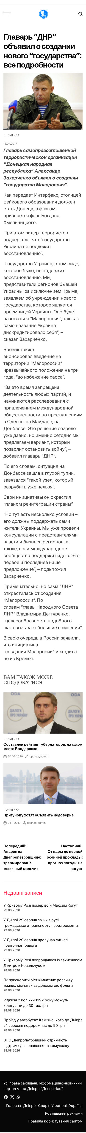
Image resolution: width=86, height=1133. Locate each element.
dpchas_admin (39, 756)
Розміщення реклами (64, 1113)
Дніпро (29, 1105)
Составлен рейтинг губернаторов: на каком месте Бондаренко (43, 746)
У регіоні (59, 1105)
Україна (76, 1105)
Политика (11, 135)
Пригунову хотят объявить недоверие (38, 815)
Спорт (43, 1105)
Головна (13, 1105)
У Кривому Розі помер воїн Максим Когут (40, 905)
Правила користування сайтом (55, 1121)
